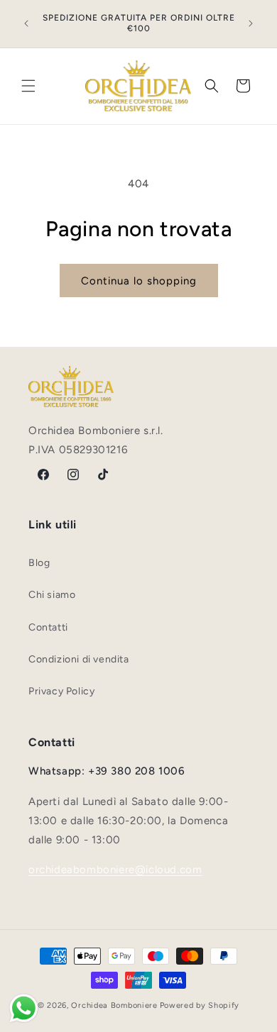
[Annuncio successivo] (250, 23)
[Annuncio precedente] (26, 23)
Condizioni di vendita (78, 659)
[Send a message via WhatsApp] (23, 1008)
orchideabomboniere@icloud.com (115, 869)
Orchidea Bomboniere (114, 1005)
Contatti (48, 627)
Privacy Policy (61, 691)
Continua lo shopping (139, 280)
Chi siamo (51, 595)
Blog (39, 563)
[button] (28, 85)
